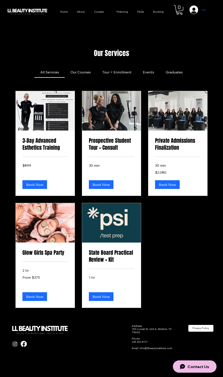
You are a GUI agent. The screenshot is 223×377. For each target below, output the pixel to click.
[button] (179, 10)
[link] (49, 72)
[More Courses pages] (109, 12)
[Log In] (192, 9)
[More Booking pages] (169, 12)
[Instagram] (15, 344)
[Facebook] (24, 344)
